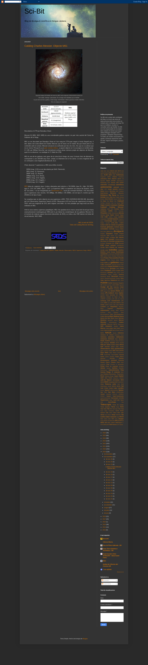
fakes (105, 256)
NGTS (117, 342)
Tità (108, 409)
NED (26, 186)
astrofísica (120, 184)
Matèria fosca (119, 316)
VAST (110, 412)
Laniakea (108, 298)
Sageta (116, 376)
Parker (102, 356)
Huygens (121, 283)
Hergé (108, 276)
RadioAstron (103, 370)
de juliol (106, 510)
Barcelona (112, 191)
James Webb (115, 291)
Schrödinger (116, 380)
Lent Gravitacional (113, 301)
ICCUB (105, 285)
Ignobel (122, 285)
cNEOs (111, 217)
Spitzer (121, 390)
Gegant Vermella (113, 266)
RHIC (122, 372)
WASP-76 (106, 420)
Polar (122, 362)
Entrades (106, 580)
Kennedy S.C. (114, 295)
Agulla (102, 173)
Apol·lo (114, 178)
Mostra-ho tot (120, 572)
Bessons (121, 193)
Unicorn (102, 412)
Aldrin (118, 173)
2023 (104, 441)
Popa (107, 364)
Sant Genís (108, 378)
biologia (103, 197)
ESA (116, 243)
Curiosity (111, 229)
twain (106, 410)
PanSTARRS (114, 354)
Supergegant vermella (117, 398)
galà (109, 262)
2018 (104, 516)
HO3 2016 (121, 280)
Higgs (102, 280)
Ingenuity (116, 287)
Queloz (109, 368)
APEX (109, 178)
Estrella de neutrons (117, 247)
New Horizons (104, 342)
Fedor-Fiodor (120, 256)
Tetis (101, 408)
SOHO (118, 386)
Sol (122, 386)
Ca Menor (110, 201)
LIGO (105, 302)
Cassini (107, 205)
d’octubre (107, 502)
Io (120, 289)
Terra (113, 407)
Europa (113, 252)
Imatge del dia (106, 287)
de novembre (108, 456)
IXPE (101, 291)
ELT (108, 241)
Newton (112, 343)
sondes (121, 388)
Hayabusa (103, 276)
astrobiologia (111, 184)
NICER (122, 342)
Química (114, 368)
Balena (102, 191)
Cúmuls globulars (106, 227)
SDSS (102, 382)
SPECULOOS (114, 390)
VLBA (105, 418)
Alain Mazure (112, 173)
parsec (107, 356)
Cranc (102, 223)
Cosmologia (108, 221)
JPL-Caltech (109, 293)
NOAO (113, 344)
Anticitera (121, 176)
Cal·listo (102, 203)
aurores (115, 189)
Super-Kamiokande (118, 396)
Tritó (116, 408)
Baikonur (121, 189)
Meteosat (109, 324)
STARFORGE (120, 392)
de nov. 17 (109, 477)
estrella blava (104, 247)
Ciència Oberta (108, 542)
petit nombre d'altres (51, 148)
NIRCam (103, 344)
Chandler (121, 211)
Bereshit (106, 538)
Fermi (102, 258)
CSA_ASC (114, 223)
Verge (84, 250)
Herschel (114, 276)
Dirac (111, 231)
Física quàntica (114, 258)
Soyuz (102, 390)
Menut (115, 320)
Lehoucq (103, 301)
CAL (115, 201)
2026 (104, 433)
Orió (114, 350)
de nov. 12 (109, 482)
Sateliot (122, 378)
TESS (122, 407)
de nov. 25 (109, 462)
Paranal (121, 354)
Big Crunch (120, 195)
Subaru (109, 396)
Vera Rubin (108, 414)
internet (110, 289)
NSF (101, 346)
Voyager (121, 419)
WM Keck (107, 422)
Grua (115, 272)
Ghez (117, 268)
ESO (102, 245)
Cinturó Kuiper (119, 215)
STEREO (121, 394)
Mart (111, 316)
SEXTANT (121, 382)
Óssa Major (104, 352)
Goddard (107, 270)
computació (103, 219)
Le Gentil (121, 298)
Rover (102, 376)
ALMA (106, 175)
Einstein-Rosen (120, 239)
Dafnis (122, 229)
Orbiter (110, 350)
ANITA (109, 176)
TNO (114, 408)
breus (115, 199)
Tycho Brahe (120, 410)
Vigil (118, 416)
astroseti (116, 187)
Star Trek (103, 392)
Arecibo (113, 180)
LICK (101, 302)
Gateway (114, 264)
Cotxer (115, 221)
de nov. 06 (109, 488)
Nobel (117, 344)
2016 (104, 522)
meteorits (103, 324)
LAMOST (102, 298)
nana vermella (108, 330)
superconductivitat (105, 398)
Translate (116, 154)
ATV (106, 189)
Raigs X (109, 372)
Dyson (112, 235)
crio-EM (108, 223)
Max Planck (111, 318)
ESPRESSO (120, 245)
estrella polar (104, 250)
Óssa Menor (112, 352)
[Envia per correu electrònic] (46, 248)
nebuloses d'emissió (107, 339)
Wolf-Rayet (119, 422)
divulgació (119, 231)
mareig (112, 310)
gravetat (110, 272)
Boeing (122, 197)
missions (108, 326)
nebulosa (121, 333)
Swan (110, 400)
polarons (102, 364)
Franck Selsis (115, 260)
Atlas (101, 189)
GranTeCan (103, 272)
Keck (107, 295)
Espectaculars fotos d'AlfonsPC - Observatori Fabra (111, 555)
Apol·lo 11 (120, 178)
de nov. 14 (109, 480)
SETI (116, 382)
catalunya (103, 209)
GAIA (106, 262)
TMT (111, 408)
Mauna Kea (103, 318)
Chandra (103, 213)
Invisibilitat (116, 289)
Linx (109, 302)
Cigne (112, 215)
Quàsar (102, 368)
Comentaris (107, 584)
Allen (101, 175)
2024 (104, 438)
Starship (108, 394)
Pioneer (102, 362)
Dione (108, 231)
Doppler (102, 233)
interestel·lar (103, 289)
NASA (108, 332)
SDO (122, 380)
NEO (116, 339)
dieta (104, 231)
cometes (121, 217)
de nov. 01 (109, 499)
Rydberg (107, 376)
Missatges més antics (86, 291)
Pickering (121, 360)
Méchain (121, 318)
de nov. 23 (109, 464)
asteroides (103, 184)
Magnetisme (120, 308)
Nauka (114, 333)
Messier (61, 250)
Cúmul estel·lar (105, 225)
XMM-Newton (113, 424)
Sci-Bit (34, 11)
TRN (119, 408)
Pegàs (117, 356)
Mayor (116, 318)
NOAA (109, 344)
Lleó (122, 302)
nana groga (109, 328)
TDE (101, 402)
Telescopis (105, 404)
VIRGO (89, 250)
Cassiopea (114, 205)
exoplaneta (104, 254)
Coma (115, 217)
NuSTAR (107, 346)
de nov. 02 (109, 496)
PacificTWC (107, 354)
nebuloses (120, 337)
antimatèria (103, 178)
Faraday (114, 256)
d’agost (106, 507)
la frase (114, 297)
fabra (101, 256)
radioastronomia (114, 370)
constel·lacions (112, 219)
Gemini (102, 268)
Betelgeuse (104, 195)
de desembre (108, 454)
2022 (104, 443)
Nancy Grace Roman (118, 330)
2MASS (112, 171)
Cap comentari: (37, 247)
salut (101, 378)
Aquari (108, 180)
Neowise (121, 339)
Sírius (102, 384)
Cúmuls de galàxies (117, 225)
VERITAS (118, 414)
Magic (102, 308)
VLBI (109, 418)
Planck (108, 362)
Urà (107, 412)
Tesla (117, 407)
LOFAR (106, 304)
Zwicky (121, 424)
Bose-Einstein (109, 199)
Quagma (121, 366)
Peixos (122, 356)
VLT (113, 419)
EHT (106, 239)
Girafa (122, 268)
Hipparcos (114, 280)
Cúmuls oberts (119, 227)
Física (106, 258)
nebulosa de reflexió (106, 335)
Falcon (109, 256)
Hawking (121, 274)
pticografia (121, 364)
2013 (104, 530)
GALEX (121, 262)
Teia (122, 402)
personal (114, 360)
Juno (116, 293)
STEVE (102, 396)
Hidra (122, 278)
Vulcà (101, 420)
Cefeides (116, 209)
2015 (104, 524)
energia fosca (119, 241)
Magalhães (113, 306)
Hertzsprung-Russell (110, 278)
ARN (108, 182)
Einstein (111, 239)
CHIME (109, 213)
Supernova (79, 250)
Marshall (107, 316)
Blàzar (107, 197)
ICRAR (114, 285)
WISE (102, 422)
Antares (115, 176)
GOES (113, 270)
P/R (101, 354)
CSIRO (122, 223)
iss (123, 289)
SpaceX (107, 390)
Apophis (102, 180)
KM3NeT (108, 297)
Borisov (102, 199)
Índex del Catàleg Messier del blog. (82, 225)
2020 (104, 449)
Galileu (102, 264)
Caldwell (120, 201)
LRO (114, 304)
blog (111, 197)
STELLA (115, 394)
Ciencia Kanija (104, 215)
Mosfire (116, 326)
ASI (117, 182)
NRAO (122, 344)
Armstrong (103, 182)
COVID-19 (121, 221)
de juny (106, 513)
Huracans (115, 283)
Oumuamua (120, 352)
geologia (113, 268)
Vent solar (120, 412)
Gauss (119, 264)
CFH (115, 211)
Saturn (109, 380)
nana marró (116, 328)
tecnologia (112, 402)
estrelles (113, 250)
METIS (115, 324)
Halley (109, 274)
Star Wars (111, 392)
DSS (108, 235)
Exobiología (120, 252)
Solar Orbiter (104, 388)
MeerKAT (110, 320)
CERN (110, 211)
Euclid (108, 252)
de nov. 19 (109, 472)
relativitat (117, 372)
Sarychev (115, 378)
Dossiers (109, 233)
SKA (118, 384)
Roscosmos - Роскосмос (116, 374)
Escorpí (121, 243)
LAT (113, 298)
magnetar (110, 308)
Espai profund (110, 245)
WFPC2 (121, 420)
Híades (118, 278)
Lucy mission (120, 304)
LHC (122, 300)
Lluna (102, 304)
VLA (101, 418)
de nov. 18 (109, 474)
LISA (114, 302)
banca (107, 191)
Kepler (121, 295)
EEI (117, 237)
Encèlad (112, 241)
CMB (101, 217)
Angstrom (103, 176)
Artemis (113, 182)
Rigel (101, 374)
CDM (108, 209)
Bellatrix (121, 191)
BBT (117, 191)
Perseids (112, 358)
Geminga (121, 266)
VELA (114, 412)
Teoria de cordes (118, 404)
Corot (101, 221)
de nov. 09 (109, 485)
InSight (122, 287)
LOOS (110, 304)
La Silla (121, 297)
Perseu (121, 358)
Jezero (102, 293)
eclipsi (107, 237)
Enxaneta (108, 243)
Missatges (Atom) (39, 294)
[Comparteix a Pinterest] (54, 248)
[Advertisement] (59, 271)
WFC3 (117, 420)
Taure (122, 400)
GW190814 (103, 274)
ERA (113, 243)
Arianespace (120, 180)
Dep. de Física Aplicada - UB (112, 545)
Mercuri (121, 320)
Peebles (112, 356)
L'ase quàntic (107, 569)
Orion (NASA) (120, 350)
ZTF (118, 424)
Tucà (101, 410)
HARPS (115, 274)
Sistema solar (110, 384)
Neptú (102, 341)
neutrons (113, 340)
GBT (122, 264)
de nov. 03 (109, 493)
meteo (121, 322)
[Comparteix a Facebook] (52, 248)
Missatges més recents (32, 291)
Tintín (105, 408)
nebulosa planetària (107, 337)
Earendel (121, 235)
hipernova (107, 280)
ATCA (122, 187)
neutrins (107, 341)
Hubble (57, 250)
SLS (122, 384)
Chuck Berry (115, 213)
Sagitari (121, 376)
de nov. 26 (109, 459)
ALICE (122, 173)
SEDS (74, 250)
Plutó (118, 362)
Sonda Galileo (113, 388)
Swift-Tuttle (116, 400)
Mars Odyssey (113, 312)
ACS (119, 171)
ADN (122, 171)
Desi (101, 231)
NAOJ (102, 333)
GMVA (102, 270)
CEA (112, 209)
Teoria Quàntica (105, 407)
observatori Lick (57, 190)
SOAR (109, 386)
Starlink (102, 394)
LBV (116, 298)
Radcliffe (121, 368)
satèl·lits (103, 380)
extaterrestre (111, 254)
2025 (104, 435)
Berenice (113, 193)
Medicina (103, 320)
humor (110, 283)
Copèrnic (121, 219)
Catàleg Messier (44, 250)
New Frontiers (120, 340)
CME (106, 217)
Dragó (116, 233)
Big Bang (112, 195)
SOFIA (114, 386)
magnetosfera (104, 310)
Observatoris (68, 250)
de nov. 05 (109, 491)
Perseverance (104, 360)
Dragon (121, 233)
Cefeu (122, 209)
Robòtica (106, 374)
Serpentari (112, 382)
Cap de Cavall (115, 203)
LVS (108, 306)
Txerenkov (111, 410)
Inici (59, 291)
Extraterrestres (119, 254)
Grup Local (120, 272)
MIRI (101, 326)
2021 (104, 446)
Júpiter (121, 293)
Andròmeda (120, 175)
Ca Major (103, 201)
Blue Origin (116, 197)
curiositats (104, 229)
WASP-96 (112, 420)
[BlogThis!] (48, 248)
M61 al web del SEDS (85, 222)
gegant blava (104, 266)
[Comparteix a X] (50, 248)
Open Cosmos (104, 350)
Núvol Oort (114, 346)
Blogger (85, 639)
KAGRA (102, 295)
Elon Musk (103, 241)
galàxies (51, 250)
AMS (114, 175)
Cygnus (117, 229)
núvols (122, 346)
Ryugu (112, 376)
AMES (110, 175)
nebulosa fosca (119, 335)
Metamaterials (112, 322)
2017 (104, 519)
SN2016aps (103, 386)
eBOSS (102, 237)
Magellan (121, 306)
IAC (101, 285)
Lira (111, 302)
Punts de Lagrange (112, 366)
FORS (108, 260)
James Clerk (107, 291)
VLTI (116, 418)
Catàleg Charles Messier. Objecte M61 (45, 45)
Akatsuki (106, 173)
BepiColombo (104, 193)
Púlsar (102, 366)
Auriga (110, 189)
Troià (122, 408)
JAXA (122, 291)
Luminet (103, 306)
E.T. (116, 235)
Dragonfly (103, 235)
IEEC (117, 285)
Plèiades (113, 362)
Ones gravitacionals (117, 348)
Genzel (107, 268)
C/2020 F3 (120, 199)
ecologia (112, 237)
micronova (121, 324)
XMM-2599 (106, 424)
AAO (116, 171)
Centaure (103, 211)
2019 (108, 171)
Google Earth (120, 270)
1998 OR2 (103, 171)
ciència (121, 213)
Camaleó (108, 203)
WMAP (113, 422)
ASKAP (122, 182)
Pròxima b (114, 364)
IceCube (109, 285)
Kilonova (102, 297)
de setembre (108, 505)
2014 (104, 527)
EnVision (102, 243)
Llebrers (118, 302)
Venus (102, 414)
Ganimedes (108, 264)
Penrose (102, 358)
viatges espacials (110, 417)
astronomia (106, 187)
